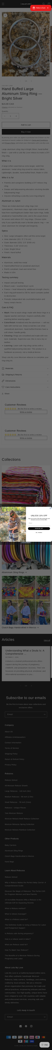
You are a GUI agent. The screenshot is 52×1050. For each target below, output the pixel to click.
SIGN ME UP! (39, 528)
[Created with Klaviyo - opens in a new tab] (26, 542)
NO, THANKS (39, 532)
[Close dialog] (50, 508)
